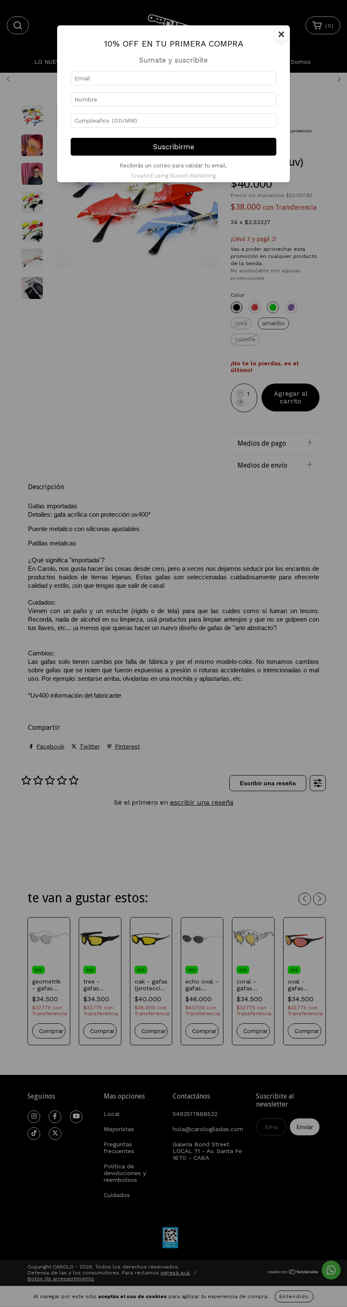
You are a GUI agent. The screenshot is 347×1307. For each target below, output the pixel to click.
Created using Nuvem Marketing (173, 176)
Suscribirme (173, 146)
